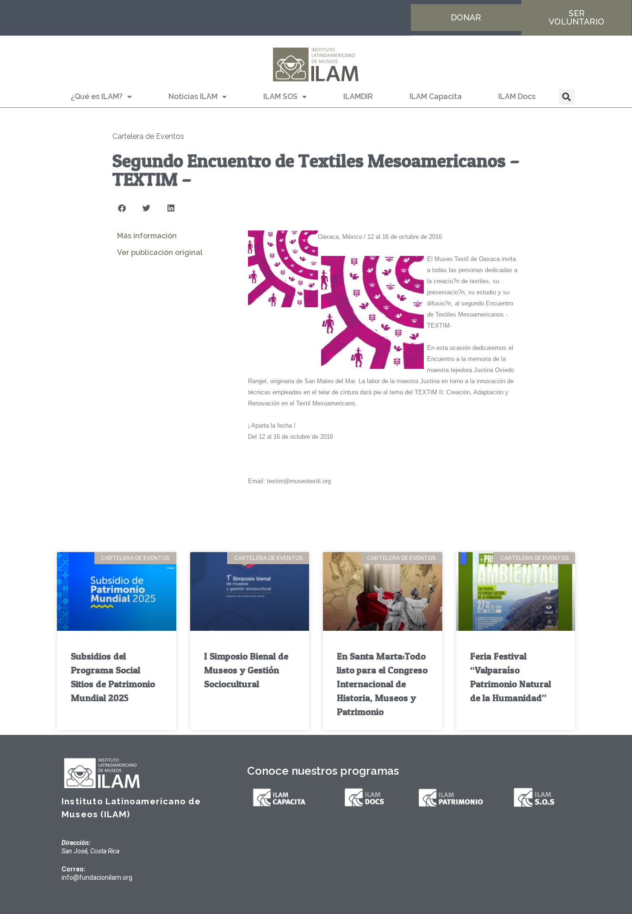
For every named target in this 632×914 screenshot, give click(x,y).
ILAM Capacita (435, 96)
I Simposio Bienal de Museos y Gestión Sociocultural (246, 670)
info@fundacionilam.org (97, 877)
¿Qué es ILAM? (97, 96)
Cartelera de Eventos (148, 136)
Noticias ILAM (192, 96)
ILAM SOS (280, 96)
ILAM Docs (516, 96)
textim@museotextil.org (299, 481)
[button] (567, 97)
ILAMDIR (358, 96)
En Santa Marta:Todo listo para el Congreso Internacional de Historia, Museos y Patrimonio (382, 684)
